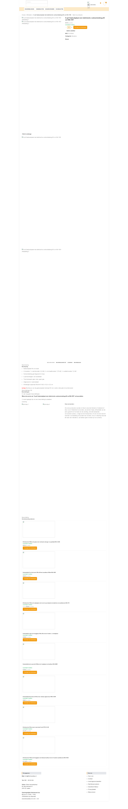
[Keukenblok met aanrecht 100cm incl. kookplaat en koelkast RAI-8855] (39, 651)
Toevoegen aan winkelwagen (80, 27)
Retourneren (91, 792)
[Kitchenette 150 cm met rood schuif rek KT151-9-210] (39, 714)
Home (23, 15)
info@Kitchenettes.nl (30, 776)
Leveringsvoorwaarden (94, 781)
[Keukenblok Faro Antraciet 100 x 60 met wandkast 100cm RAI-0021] (39, 559)
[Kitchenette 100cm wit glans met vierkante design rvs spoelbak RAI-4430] (39, 529)
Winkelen (29, 15)
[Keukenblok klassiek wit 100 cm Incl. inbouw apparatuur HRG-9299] (39, 684)
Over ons (90, 776)
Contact (90, 779)
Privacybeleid (92, 789)
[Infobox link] (64, 5)
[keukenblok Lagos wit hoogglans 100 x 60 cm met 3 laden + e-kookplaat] (39, 621)
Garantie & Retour (93, 787)
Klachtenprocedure (93, 784)
